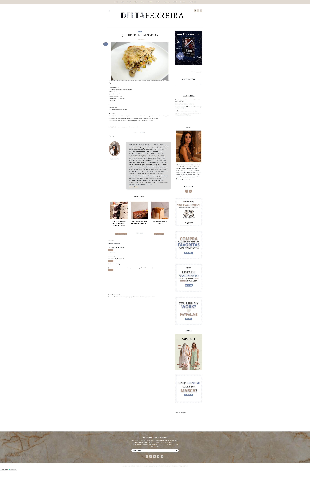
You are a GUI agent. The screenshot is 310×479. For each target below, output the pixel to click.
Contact (182, 2)
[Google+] (162, 456)
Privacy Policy (5, 469)
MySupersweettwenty (114, 264)
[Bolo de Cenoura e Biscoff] (160, 210)
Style (122, 2)
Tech (142, 2)
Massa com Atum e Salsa (181, 104)
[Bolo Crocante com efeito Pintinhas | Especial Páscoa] (119, 210)
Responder (110, 249)
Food (129, 2)
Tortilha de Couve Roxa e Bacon (183, 111)
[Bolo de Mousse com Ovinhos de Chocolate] (139, 210)
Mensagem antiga (159, 234)
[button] (105, 44)
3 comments (141, 39)
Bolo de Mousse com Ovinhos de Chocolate (139, 222)
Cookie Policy (13, 469)
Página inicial (139, 233)
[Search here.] (109, 10)
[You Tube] (190, 191)
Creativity (150, 2)
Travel (158, 2)
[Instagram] (186, 191)
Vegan (139, 31)
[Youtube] (155, 456)
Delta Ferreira (114, 159)
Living (136, 2)
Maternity (167, 2)
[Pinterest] (151, 456)
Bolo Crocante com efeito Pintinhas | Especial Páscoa (119, 223)
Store (175, 2)
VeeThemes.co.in (183, 466)
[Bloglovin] (159, 456)
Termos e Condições (180, 412)
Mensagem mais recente (121, 234)
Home (116, 2)
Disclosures (192, 2)
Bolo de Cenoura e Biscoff (160, 222)
